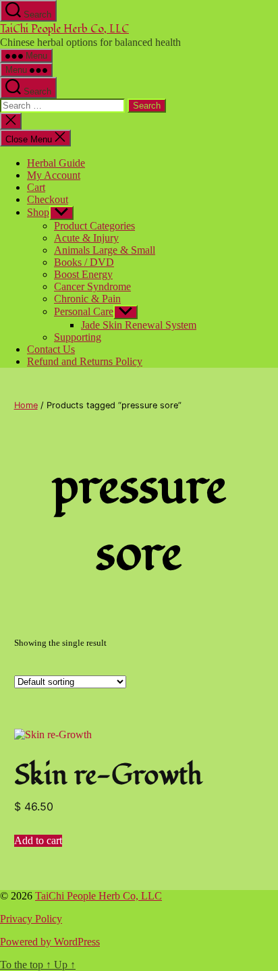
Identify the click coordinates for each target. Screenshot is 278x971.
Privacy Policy (31, 918)
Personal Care (83, 311)
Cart (36, 187)
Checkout (47, 199)
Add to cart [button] (38, 840)
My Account (53, 175)
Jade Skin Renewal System (138, 325)
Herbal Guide (56, 163)
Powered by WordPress (50, 941)
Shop (38, 212)
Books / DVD (84, 262)
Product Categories (94, 225)
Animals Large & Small (104, 250)
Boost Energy (83, 274)
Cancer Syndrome (92, 286)
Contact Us (51, 349)
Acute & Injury (86, 238)
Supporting (77, 337)
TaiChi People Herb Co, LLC (64, 29)
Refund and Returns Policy (84, 361)
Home (26, 405)
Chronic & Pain (87, 298)
